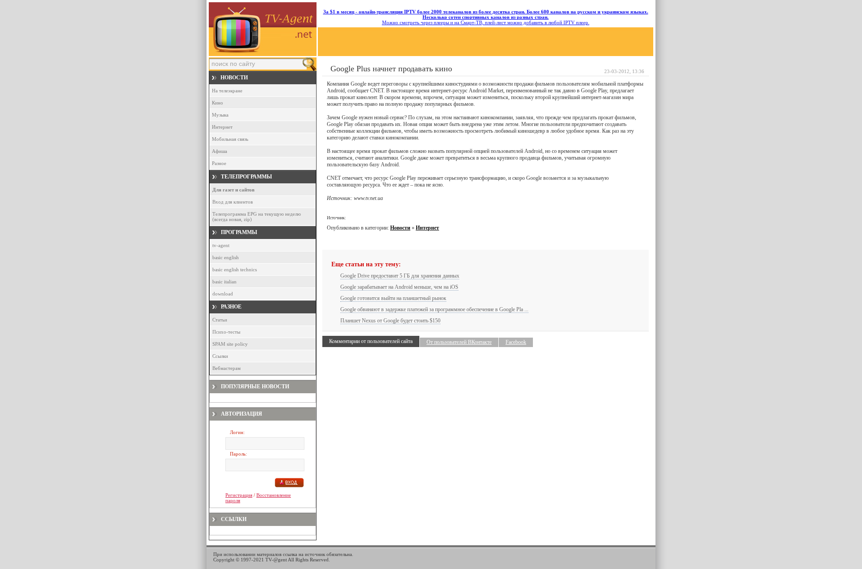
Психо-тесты (226, 331)
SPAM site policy (230, 344)
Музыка (220, 114)
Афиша (219, 151)
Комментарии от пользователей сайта (371, 341)
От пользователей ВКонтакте (459, 342)
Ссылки (220, 356)
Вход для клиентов (232, 201)
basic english (225, 257)
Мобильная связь (230, 139)
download (222, 293)
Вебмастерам (226, 368)
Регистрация (238, 495)
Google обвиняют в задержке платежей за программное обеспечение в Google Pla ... (434, 309)
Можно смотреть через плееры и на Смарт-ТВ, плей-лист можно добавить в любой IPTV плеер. (485, 17)
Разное (219, 163)
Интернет (222, 127)
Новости (400, 228)
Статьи (219, 319)
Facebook (516, 342)
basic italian (224, 281)
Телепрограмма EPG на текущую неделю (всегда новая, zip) (256, 216)
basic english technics (234, 269)
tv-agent (220, 245)
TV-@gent (276, 559)
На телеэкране (227, 90)
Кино (217, 102)
